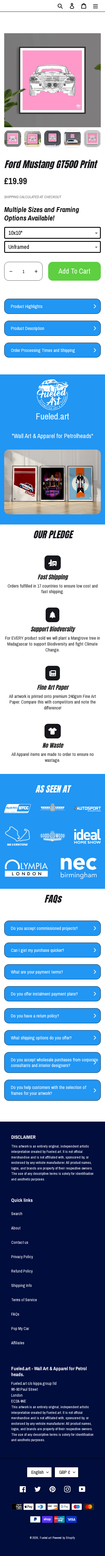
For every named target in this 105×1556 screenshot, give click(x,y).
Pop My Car (20, 1328)
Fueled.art (46, 1538)
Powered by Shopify (63, 1538)
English (37, 1472)
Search (16, 1213)
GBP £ (64, 1472)
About (15, 1228)
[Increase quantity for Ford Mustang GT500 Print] (36, 271)
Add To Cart (74, 271)
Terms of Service (24, 1299)
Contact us (19, 1242)
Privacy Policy (22, 1256)
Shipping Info (21, 1285)
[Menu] (95, 6)
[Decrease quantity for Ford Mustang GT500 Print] (10, 271)
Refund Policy (22, 1271)
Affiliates (17, 1342)
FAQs (15, 1314)
